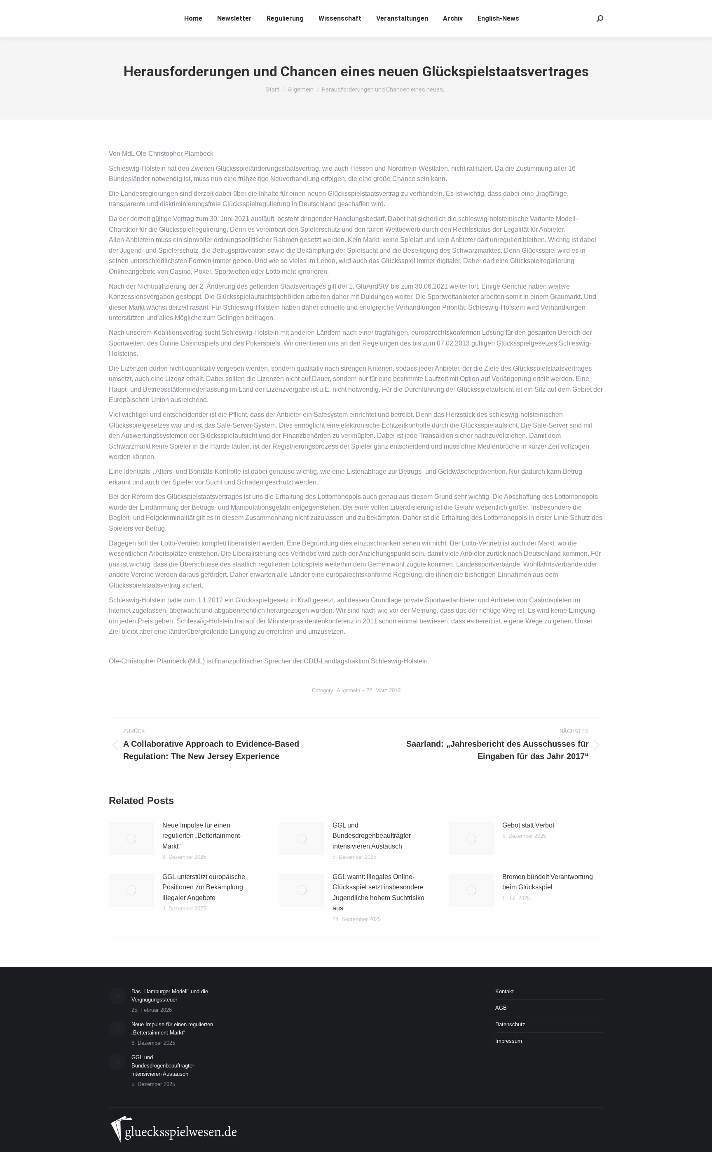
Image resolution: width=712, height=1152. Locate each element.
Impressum (508, 1041)
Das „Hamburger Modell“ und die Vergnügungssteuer (169, 995)
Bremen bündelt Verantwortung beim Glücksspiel (547, 882)
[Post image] (131, 838)
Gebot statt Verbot (528, 825)
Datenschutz (510, 1024)
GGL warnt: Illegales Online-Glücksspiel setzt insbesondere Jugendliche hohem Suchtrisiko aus (378, 892)
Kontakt (504, 991)
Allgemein (348, 690)
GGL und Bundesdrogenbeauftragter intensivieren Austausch (372, 836)
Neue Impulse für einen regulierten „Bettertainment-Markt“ (202, 836)
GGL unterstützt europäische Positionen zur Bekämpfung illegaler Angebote (203, 887)
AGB (501, 1008)
